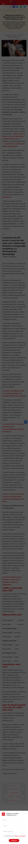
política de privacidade (20, 836)
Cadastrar (14, 840)
